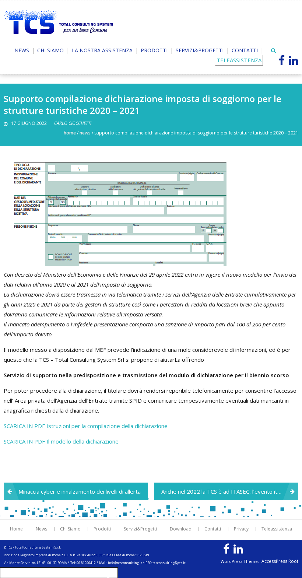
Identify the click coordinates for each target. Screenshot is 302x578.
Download (181, 529)
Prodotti (154, 50)
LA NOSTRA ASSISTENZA (102, 50)
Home (70, 133)
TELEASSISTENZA (239, 60)
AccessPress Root (279, 561)
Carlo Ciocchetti (72, 123)
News (21, 50)
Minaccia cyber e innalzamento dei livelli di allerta (79, 491)
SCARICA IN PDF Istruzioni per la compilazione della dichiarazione (86, 426)
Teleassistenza (276, 529)
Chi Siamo (50, 50)
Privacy (241, 529)
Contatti (245, 50)
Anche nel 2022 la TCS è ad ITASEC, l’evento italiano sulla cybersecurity (229, 491)
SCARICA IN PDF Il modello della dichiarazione (61, 441)
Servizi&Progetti (200, 50)
